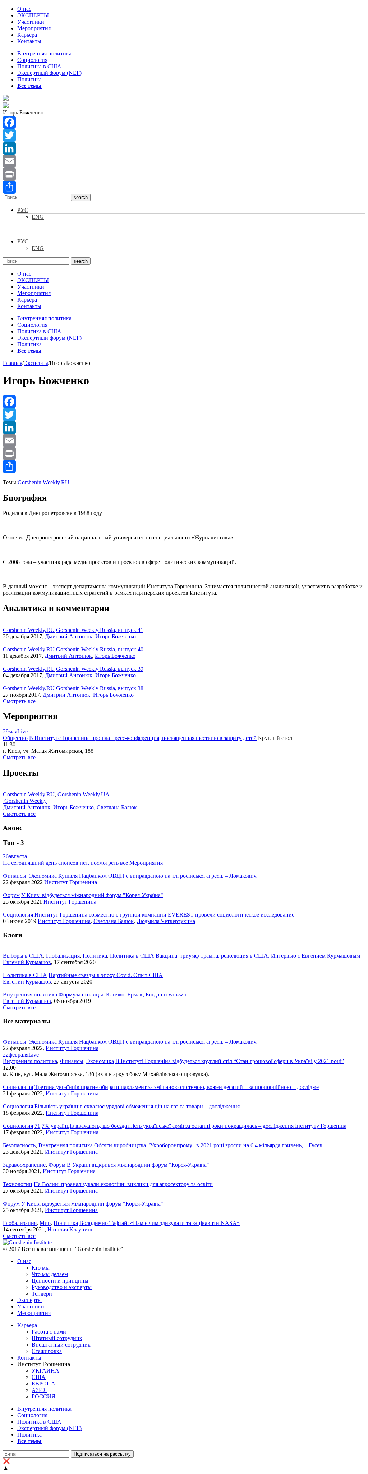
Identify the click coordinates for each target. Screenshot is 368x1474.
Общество (15, 738)
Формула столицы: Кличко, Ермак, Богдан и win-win (123, 994)
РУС (22, 210)
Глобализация (63, 956)
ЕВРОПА (43, 1383)
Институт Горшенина (70, 882)
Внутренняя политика (44, 53)
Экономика (43, 876)
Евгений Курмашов (27, 962)
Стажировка (47, 1351)
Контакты (29, 41)
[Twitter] (184, 135)
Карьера (27, 35)
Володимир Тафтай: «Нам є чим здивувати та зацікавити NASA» (159, 1223)
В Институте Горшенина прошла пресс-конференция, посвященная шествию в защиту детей (143, 738)
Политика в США (39, 66)
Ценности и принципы (60, 1281)
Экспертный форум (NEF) (49, 73)
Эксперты (29, 1300)
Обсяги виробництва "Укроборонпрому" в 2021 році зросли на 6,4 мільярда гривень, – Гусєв (208, 1145)
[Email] (184, 161)
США (39, 1377)
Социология (32, 60)
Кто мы (41, 1268)
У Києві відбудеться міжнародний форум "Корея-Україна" (92, 895)
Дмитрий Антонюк (68, 636)
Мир (45, 1223)
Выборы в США (23, 956)
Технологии (17, 1184)
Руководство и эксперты (62, 1287)
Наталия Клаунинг (70, 1229)
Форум (11, 895)
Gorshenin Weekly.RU (43, 482)
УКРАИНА (45, 1370)
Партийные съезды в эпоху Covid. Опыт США (106, 975)
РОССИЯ (43, 1396)
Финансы (14, 876)
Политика (29, 79)
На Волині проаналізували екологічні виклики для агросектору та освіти (123, 1184)
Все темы (29, 86)
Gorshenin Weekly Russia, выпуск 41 (99, 630)
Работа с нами (49, 1332)
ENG (38, 217)
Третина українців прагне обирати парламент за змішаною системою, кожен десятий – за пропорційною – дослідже (176, 1087)
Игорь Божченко (115, 636)
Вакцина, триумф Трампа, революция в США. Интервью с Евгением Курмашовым (258, 956)
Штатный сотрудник (57, 1338)
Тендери (42, 1293)
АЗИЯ (39, 1390)
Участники (30, 22)
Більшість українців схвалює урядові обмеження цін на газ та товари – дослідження (137, 1106)
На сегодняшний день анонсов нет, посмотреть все (83, 863)
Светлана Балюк (117, 807)
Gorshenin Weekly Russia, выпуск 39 (99, 669)
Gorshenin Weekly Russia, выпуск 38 (99, 688)
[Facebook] (184, 122)
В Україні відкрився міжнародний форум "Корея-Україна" (138, 1165)
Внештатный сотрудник (61, 1345)
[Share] (184, 187)
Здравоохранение (24, 1165)
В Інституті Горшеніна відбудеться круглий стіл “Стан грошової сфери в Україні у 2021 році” (229, 1061)
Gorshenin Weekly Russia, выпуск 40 (99, 649)
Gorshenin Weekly (25, 801)
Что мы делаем (50, 1274)
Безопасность (19, 1145)
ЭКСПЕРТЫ (33, 15)
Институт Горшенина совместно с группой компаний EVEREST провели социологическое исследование (164, 915)
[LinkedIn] (184, 148)
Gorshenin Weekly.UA (84, 794)
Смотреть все (19, 701)
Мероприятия (34, 28)
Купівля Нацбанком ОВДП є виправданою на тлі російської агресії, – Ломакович (157, 876)
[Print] (184, 174)
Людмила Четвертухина (166, 921)
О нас (24, 9)
